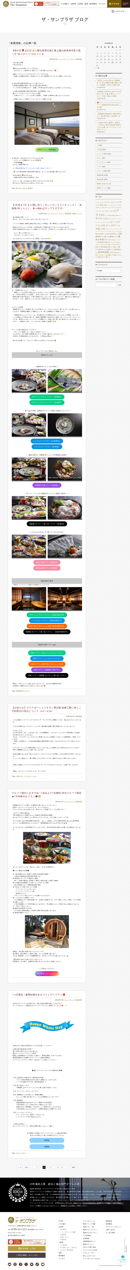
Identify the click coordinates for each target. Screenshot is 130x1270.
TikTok (37, 1264)
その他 (99, 149)
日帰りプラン (64, 1237)
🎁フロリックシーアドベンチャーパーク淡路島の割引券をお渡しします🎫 (109, 105)
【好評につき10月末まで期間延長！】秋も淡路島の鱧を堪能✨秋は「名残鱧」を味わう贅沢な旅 (109, 83)
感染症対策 (117, 244)
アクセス (62, 1258)
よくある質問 (110, 1232)
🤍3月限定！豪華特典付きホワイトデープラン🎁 (38, 994)
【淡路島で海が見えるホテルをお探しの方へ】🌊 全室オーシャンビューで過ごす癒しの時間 (109, 94)
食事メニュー (77, 213)
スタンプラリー (114, 219)
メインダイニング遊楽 (68, 1232)
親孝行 (30, 188)
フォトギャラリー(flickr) (91, 1258)
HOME (61, 1221)
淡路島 (109, 249)
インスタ (111, 205)
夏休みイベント (88, 1244)
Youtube (42, 1264)
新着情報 (78, 59)
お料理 (61, 1227)
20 (62, 1167)
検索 (119, 285)
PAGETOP (126, 1249)
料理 (97, 247)
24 (97, 62)
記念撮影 (109, 255)
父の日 (24, 188)
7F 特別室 (63, 1245)
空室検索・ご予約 (28, 1248)
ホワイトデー (21, 1153)
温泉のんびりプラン (90, 1232)
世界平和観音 (100, 234)
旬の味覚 (63, 1229)
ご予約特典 (87, 1235)
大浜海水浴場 (104, 242)
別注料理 (63, 1239)
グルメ (99, 158)
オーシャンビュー (112, 207)
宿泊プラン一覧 (88, 1227)
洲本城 (101, 249)
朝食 (115, 247)
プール (108, 231)
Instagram (15, 1264)
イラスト (108, 202)
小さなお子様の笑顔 (106, 244)
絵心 (97, 255)
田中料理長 (106, 252)
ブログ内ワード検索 (106, 279)
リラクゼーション (30, 776)
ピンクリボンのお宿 (90, 1250)
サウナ (101, 218)
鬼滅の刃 (101, 257)
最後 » (74, 1167)
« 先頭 (26, 1167)
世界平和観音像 (112, 234)
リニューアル (117, 231)
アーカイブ (102, 265)
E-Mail (9, 1264)
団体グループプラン (90, 1229)
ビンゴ (106, 222)
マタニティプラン (89, 1253)
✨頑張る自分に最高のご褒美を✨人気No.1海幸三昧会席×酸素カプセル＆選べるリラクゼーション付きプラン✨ (109, 126)
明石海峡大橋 (107, 247)
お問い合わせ (110, 1229)
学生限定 (46, 973)
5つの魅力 (62, 1224)
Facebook (20, 1264)
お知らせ (19, 776)
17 (97, 59)
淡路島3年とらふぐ (23, 691)
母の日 (18, 188)
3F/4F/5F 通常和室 (66, 1250)
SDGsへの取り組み (89, 1247)
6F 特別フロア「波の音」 (69, 1247)
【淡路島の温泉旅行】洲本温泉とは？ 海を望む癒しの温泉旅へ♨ (109, 115)
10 (58, 1167)
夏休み (113, 237)
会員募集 (86, 1238)
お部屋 (61, 1242)
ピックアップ (64, 59)
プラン (72, 59)
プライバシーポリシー (113, 1227)
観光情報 (100, 179)
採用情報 (109, 1224)
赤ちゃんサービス (89, 1256)
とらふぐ (99, 202)
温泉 (60, 1253)
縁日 (103, 255)
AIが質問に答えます (123, 1261)
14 (112, 56)
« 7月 (97, 68)
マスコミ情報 (102, 171)
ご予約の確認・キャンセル (27, 1255)
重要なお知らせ (102, 184)
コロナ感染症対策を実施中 (113, 215)
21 (112, 59)
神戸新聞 (117, 252)
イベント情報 (102, 154)
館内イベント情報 (89, 1224)
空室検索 (115, 4)
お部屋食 (63, 1234)
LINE (31, 1264)
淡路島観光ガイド (89, 1241)
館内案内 (62, 1255)
